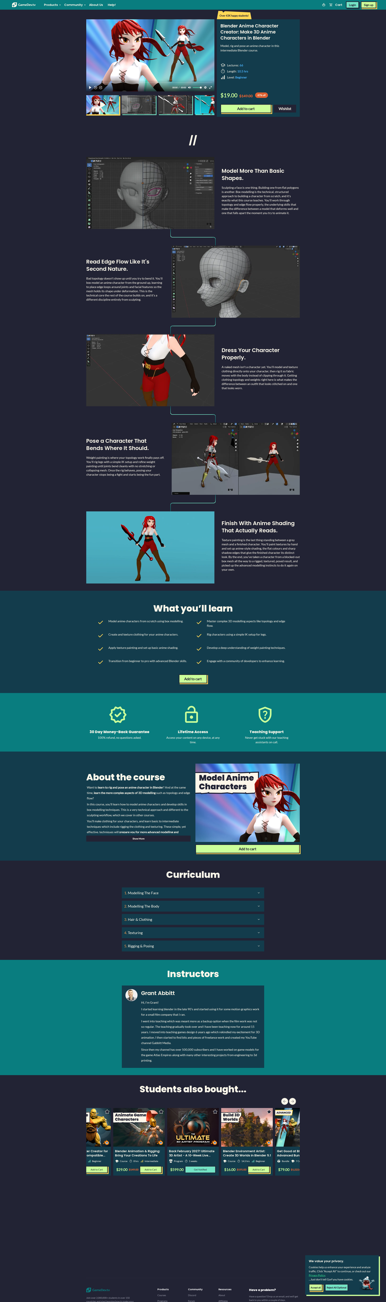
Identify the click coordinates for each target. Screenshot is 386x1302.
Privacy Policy (317, 1275)
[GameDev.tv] (24, 5)
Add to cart (246, 108)
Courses (161, 1295)
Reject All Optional (336, 1287)
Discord (192, 1295)
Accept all (316, 1287)
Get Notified (200, 1169)
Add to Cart (259, 1169)
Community (73, 5)
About (221, 1295)
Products (51, 5)
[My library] (324, 5)
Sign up (368, 5)
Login (352, 5)
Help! (112, 5)
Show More (138, 838)
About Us (96, 5)
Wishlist (285, 108)
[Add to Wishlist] (215, 1112)
